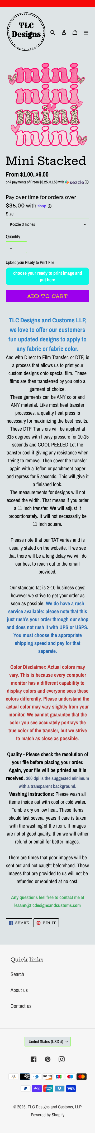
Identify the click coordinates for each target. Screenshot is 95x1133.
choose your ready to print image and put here (47, 276)
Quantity (13, 236)
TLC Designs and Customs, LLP (55, 1107)
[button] (47, 182)
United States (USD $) (46, 1041)
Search (17, 974)
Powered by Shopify (47, 1115)
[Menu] (86, 32)
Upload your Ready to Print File (30, 262)
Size (9, 213)
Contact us (21, 1005)
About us (19, 990)
